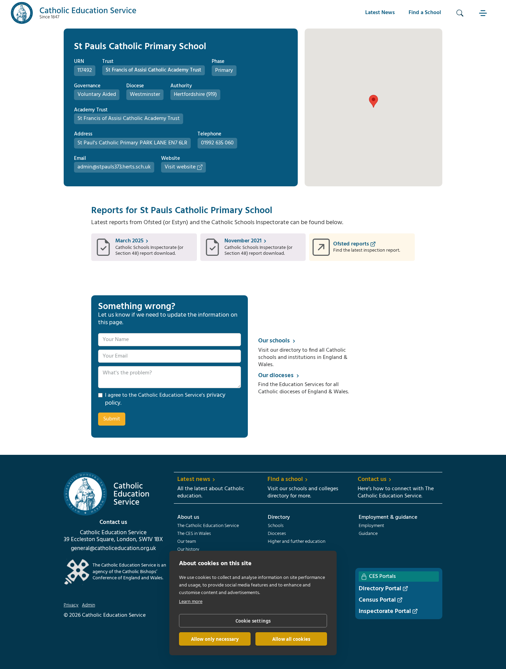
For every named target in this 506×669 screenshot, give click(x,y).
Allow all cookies (291, 639)
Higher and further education (296, 542)
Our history (188, 550)
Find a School (425, 12)
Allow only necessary (215, 639)
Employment (371, 526)
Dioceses (277, 534)
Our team (186, 542)
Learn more (190, 602)
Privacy (71, 605)
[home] (73, 13)
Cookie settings (253, 621)
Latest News (380, 12)
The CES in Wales (194, 534)
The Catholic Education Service (208, 526)
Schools (276, 526)
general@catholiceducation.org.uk (113, 548)
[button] (484, 13)
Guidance (368, 534)
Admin (88, 605)
